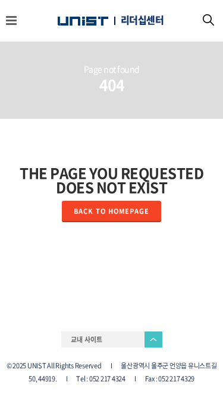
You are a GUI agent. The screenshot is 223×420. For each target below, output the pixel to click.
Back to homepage (111, 211)
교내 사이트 (86, 339)
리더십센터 (142, 20)
